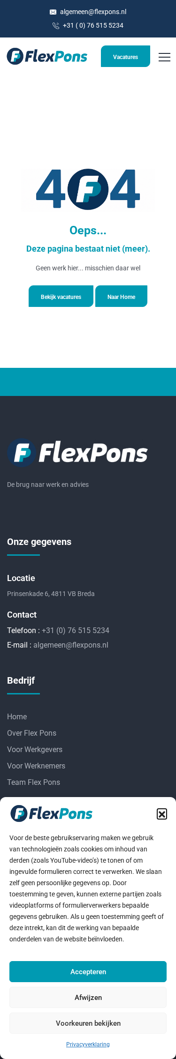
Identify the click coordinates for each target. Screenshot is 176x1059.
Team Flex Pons (33, 782)
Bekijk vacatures (61, 297)
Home (17, 716)
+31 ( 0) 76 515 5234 (92, 25)
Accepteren (88, 972)
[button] (162, 813)
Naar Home (121, 297)
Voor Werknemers (36, 765)
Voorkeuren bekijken (88, 1023)
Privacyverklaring (88, 1044)
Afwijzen (88, 997)
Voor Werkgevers (34, 749)
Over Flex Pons (31, 733)
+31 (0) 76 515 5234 (75, 630)
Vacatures (125, 57)
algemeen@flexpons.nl (92, 11)
